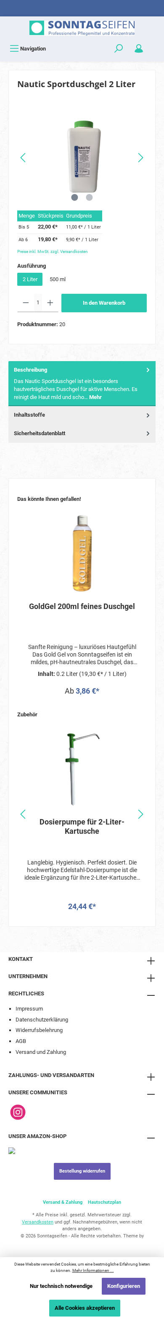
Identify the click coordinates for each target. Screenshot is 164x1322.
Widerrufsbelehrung (39, 1030)
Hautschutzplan (104, 1202)
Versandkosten (37, 1222)
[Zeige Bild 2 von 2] (89, 197)
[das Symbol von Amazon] (11, 1150)
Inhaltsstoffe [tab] (29, 415)
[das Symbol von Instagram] (17, 1112)
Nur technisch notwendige (61, 1286)
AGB (21, 1041)
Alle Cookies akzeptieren (85, 1308)
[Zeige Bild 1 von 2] (74, 197)
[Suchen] (118, 48)
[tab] (82, 383)
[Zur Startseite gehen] (82, 28)
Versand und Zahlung (41, 1052)
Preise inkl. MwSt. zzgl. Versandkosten (52, 251)
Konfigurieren (123, 1286)
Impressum (29, 1008)
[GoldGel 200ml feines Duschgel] (82, 553)
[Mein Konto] (139, 48)
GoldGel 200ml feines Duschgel (82, 606)
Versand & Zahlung (62, 1202)
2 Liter (30, 279)
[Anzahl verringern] (25, 303)
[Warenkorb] (154, 44)
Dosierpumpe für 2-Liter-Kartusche (82, 826)
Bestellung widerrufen (82, 1171)
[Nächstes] (140, 157)
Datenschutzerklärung (42, 1019)
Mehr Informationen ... (93, 1270)
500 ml (58, 279)
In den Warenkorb (104, 303)
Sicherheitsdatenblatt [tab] (39, 433)
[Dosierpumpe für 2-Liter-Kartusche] (82, 769)
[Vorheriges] (23, 157)
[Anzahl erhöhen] (50, 303)
